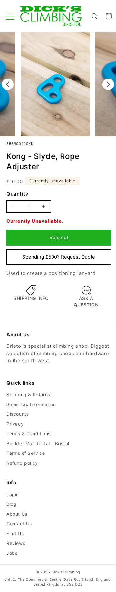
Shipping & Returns (28, 394)
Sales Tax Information (31, 404)
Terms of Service (25, 453)
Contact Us (19, 523)
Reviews (15, 543)
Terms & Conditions (28, 433)
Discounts (17, 414)
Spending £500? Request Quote (58, 257)
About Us (16, 514)
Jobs (11, 553)
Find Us (15, 533)
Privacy (15, 424)
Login (12, 494)
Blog (11, 504)
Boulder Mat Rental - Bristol (37, 443)
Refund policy (22, 463)
